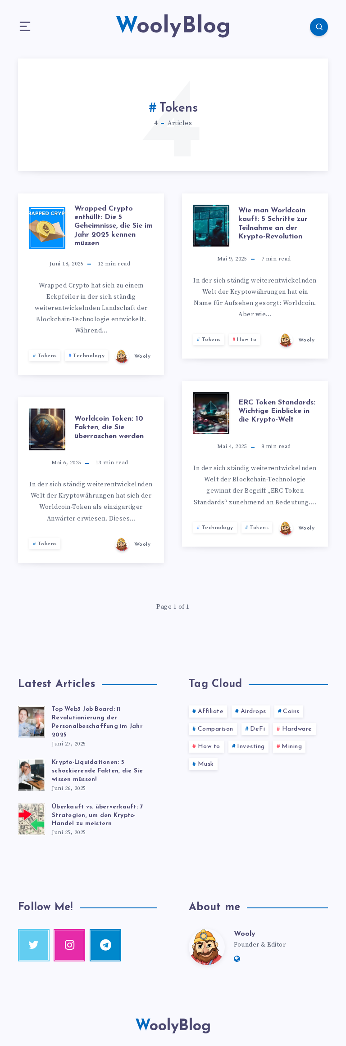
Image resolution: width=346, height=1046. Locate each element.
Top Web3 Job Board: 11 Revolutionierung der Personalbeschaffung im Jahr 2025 (97, 722)
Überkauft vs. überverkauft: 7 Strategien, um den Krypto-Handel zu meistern (97, 815)
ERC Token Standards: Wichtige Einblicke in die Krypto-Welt (276, 411)
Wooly (244, 934)
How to (246, 339)
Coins (291, 711)
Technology (89, 356)
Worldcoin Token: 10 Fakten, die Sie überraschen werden (109, 427)
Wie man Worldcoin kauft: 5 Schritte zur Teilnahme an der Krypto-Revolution (273, 223)
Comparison (215, 729)
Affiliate (211, 711)
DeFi (257, 729)
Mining (292, 746)
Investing (251, 746)
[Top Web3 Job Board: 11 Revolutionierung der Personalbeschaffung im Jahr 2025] (31, 720)
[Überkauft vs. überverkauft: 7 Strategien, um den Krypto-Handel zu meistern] (31, 818)
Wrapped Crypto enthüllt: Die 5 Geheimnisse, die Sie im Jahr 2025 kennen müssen (113, 226)
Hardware (297, 729)
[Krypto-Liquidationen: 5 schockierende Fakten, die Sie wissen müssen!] (31, 773)
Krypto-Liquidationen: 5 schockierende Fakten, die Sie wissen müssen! (97, 770)
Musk (206, 764)
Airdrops (253, 711)
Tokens (47, 356)
